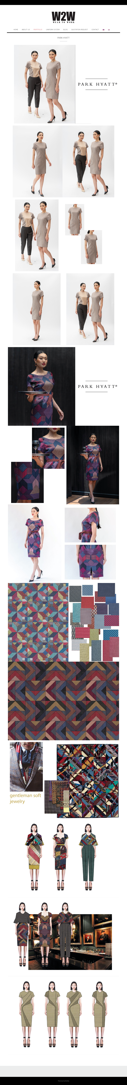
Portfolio (38, 29)
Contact (95, 29)
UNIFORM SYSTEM (53, 29)
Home (16, 29)
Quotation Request (79, 29)
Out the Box (66, 1081)
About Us (26, 29)
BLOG (65, 29)
